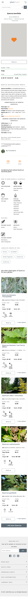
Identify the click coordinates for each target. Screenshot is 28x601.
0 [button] (25, 1)
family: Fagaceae (8, 257)
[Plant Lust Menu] (3, 2)
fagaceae (10, 108)
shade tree (11, 116)
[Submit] (25, 7)
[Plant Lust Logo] (14, 2)
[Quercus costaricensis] (14, 447)
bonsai (6, 116)
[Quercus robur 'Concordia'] (14, 398)
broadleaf (14, 252)
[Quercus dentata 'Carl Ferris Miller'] (14, 349)
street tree (17, 116)
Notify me (14, 62)
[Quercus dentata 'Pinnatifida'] (14, 298)
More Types (20, 164)
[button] (22, 7)
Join (23, 550)
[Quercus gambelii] (14, 496)
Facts (8, 163)
